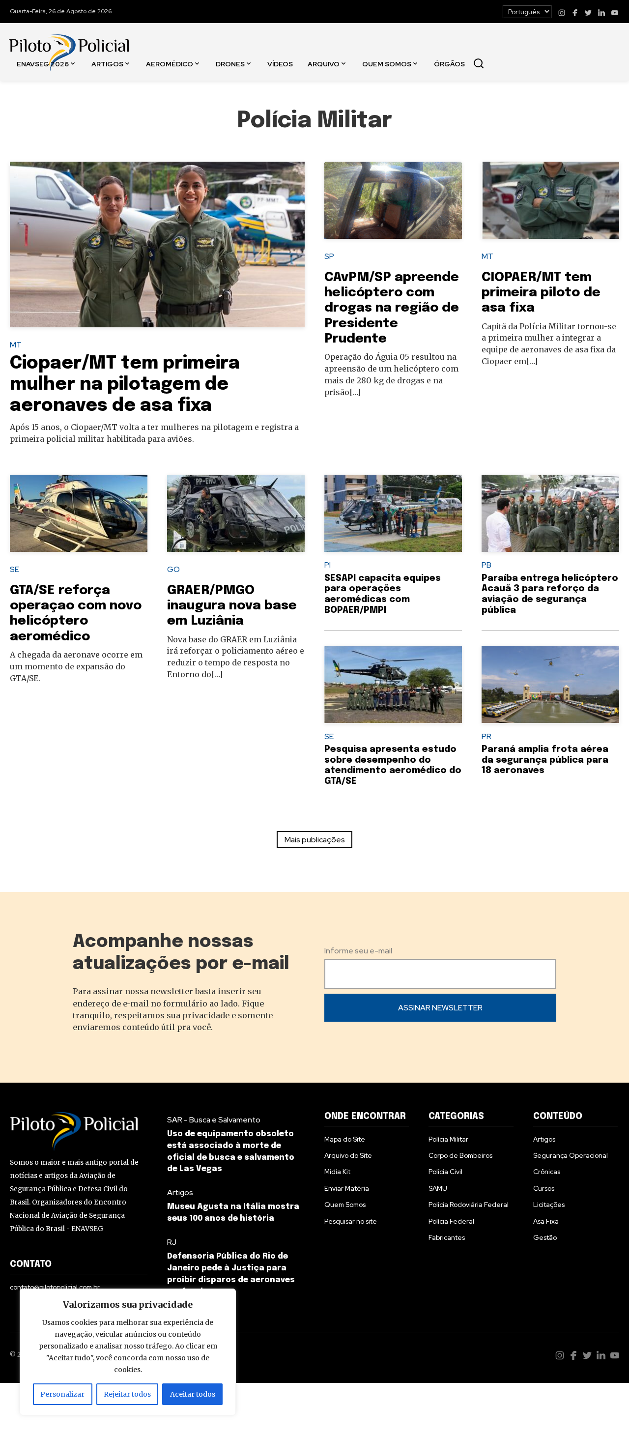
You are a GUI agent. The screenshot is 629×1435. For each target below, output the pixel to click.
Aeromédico (169, 63)
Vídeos (280, 63)
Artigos (107, 63)
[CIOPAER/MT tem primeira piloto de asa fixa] (550, 200)
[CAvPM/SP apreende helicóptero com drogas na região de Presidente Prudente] (393, 200)
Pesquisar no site (350, 1221)
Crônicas (546, 1171)
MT (16, 345)
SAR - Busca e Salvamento (213, 1120)
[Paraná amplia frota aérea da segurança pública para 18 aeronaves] (550, 684)
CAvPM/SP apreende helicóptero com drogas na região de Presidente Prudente (391, 308)
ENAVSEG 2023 (45, 132)
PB (486, 565)
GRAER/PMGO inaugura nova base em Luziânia (232, 606)
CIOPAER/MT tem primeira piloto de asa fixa (541, 293)
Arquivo (324, 63)
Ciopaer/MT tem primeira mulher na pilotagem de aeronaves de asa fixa (125, 385)
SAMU (438, 1188)
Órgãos (449, 63)
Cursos (543, 1188)
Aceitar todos (192, 1394)
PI (327, 565)
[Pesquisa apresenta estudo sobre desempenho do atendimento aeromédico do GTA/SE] (393, 684)
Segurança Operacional (570, 1155)
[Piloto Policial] (69, 42)
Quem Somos (386, 63)
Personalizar (62, 1394)
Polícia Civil (445, 1171)
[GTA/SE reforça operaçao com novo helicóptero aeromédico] (78, 513)
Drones (230, 63)
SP (329, 256)
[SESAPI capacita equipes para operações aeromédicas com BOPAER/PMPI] (393, 513)
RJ (171, 1242)
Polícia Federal (451, 1221)
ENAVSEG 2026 (43, 63)
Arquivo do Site (348, 1155)
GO (173, 569)
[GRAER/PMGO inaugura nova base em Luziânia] (236, 513)
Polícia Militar (448, 1139)
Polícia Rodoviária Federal (469, 1204)
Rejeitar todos (127, 1394)
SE (14, 569)
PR (486, 736)
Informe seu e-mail (358, 951)
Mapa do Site (344, 1139)
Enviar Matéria (346, 1188)
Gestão (545, 1237)
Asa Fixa (546, 1221)
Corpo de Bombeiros (460, 1155)
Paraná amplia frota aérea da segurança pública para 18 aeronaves (545, 760)
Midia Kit (337, 1171)
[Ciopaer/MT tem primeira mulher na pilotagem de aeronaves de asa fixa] (157, 245)
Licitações (549, 1204)
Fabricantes (447, 1237)
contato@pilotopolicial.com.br (55, 1287)
